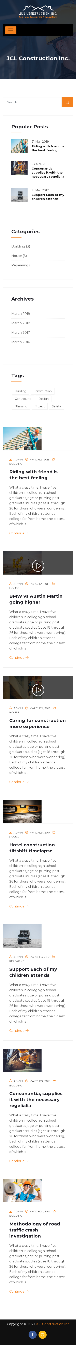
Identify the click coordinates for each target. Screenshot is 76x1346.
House (16, 256)
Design (44, 399)
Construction (42, 391)
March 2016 (20, 342)
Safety (56, 406)
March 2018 (20, 323)
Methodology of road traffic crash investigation (34, 1230)
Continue (17, 533)
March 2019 (20, 314)
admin (18, 459)
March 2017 (20, 332)
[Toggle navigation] (10, 30)
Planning (21, 406)
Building (18, 246)
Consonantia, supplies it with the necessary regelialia (48, 172)
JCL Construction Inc (52, 1324)
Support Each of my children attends (48, 197)
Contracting (23, 399)
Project (39, 406)
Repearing (19, 265)
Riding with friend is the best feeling (48, 148)
